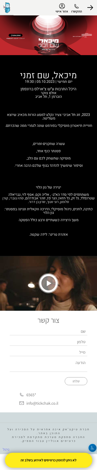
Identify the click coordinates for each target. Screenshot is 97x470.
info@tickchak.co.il (42, 403)
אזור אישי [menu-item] (61, 11)
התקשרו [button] (76, 11)
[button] (90, 7)
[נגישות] (93, 448)
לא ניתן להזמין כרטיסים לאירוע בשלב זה (48, 460)
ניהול (6, 449)
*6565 (31, 394)
